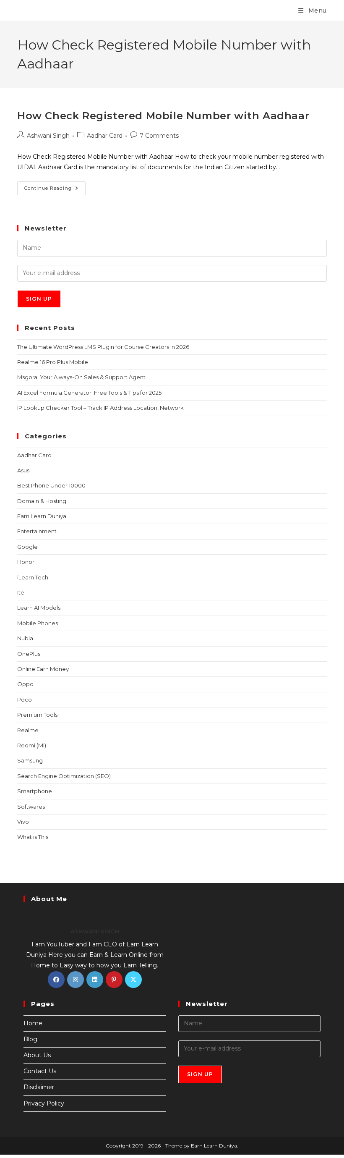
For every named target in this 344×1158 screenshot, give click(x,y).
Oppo (25, 684)
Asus (23, 470)
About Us (37, 1055)
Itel (21, 592)
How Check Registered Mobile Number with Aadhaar (163, 116)
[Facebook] (56, 979)
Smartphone (34, 791)
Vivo (23, 821)
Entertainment (37, 531)
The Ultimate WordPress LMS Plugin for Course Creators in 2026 (103, 346)
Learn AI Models (38, 607)
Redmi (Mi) (31, 745)
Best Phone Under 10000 (51, 485)
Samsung (30, 760)
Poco (24, 699)
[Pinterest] (114, 979)
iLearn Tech (32, 577)
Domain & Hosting (41, 501)
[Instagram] (75, 979)
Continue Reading (55, 186)
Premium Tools (37, 714)
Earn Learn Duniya (41, 516)
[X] (133, 979)
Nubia (25, 638)
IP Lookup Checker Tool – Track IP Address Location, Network (100, 407)
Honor (25, 561)
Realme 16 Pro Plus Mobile (52, 362)
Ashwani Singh (48, 135)
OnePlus (28, 653)
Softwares (31, 806)
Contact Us (39, 1071)
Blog (30, 1039)
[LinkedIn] (94, 979)
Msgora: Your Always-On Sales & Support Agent (81, 377)
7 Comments (159, 135)
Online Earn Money (43, 668)
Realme (28, 730)
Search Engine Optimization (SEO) (64, 776)
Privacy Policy (43, 1103)
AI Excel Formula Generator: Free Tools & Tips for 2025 (89, 392)
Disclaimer (38, 1087)
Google (27, 546)
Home (32, 1023)
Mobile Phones (37, 623)
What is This (32, 836)
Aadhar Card (104, 135)
